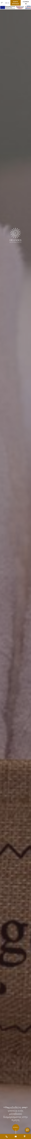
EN (8, 6)
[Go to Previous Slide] (6, 1107)
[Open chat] (27, 1130)
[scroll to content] (15, 1128)
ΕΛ (6, 3)
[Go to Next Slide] (24, 1107)
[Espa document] (15, 7)
